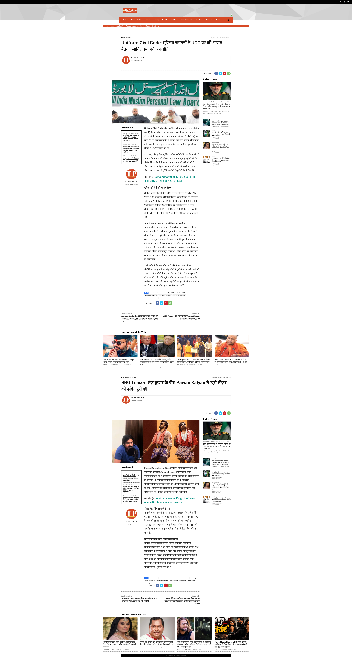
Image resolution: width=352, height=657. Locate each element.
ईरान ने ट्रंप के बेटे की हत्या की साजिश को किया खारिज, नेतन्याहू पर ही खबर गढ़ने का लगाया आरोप (131, 138)
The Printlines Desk (137, 58)
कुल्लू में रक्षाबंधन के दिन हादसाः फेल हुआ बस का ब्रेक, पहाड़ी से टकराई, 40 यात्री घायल (131, 159)
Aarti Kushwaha (215, 126)
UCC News (173, 292)
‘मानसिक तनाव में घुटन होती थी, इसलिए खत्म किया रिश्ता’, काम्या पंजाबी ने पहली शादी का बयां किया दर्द (220, 147)
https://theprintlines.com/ (136, 60)
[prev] (243, 26)
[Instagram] (341, 2)
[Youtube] (348, 2)
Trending (129, 37)
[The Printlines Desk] (126, 60)
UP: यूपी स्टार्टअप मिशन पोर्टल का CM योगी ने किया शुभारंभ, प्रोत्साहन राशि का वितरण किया (193, 360)
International (126, 133)
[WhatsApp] (229, 73)
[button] (228, 20)
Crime (124, 155)
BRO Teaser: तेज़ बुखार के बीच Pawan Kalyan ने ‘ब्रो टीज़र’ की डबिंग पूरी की (181, 318)
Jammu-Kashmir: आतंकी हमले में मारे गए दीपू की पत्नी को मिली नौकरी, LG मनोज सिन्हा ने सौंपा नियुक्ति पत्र (139, 319)
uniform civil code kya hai (165, 295)
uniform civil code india (151, 295)
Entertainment (215, 142)
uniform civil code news (179, 295)
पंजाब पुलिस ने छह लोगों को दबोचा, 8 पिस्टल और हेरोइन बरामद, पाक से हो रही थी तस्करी (137, 26)
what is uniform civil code (151, 298)
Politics (123, 37)
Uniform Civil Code (182, 292)
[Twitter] (344, 2)
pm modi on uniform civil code (157, 292)
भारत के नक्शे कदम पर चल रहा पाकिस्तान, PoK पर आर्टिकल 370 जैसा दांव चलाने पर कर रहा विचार (131, 149)
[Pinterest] (224, 73)
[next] (246, 26)
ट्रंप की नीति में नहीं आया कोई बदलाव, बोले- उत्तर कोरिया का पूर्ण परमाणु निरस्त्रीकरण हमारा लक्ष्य (157, 362)
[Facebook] (337, 2)
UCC (168, 292)
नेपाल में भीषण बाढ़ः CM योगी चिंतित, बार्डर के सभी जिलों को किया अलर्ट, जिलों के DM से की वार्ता (231, 362)
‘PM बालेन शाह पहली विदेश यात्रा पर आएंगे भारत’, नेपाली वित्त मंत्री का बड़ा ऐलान (118, 360)
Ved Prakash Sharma (217, 137)
